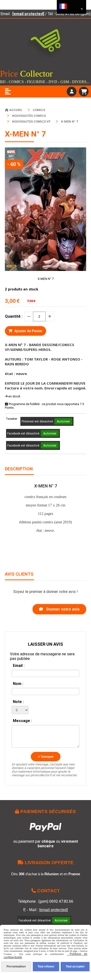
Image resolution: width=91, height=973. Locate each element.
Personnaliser (16, 966)
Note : (18, 701)
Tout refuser (46, 966)
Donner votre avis (62, 609)
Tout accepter (75, 966)
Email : (19, 665)
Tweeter (11, 419)
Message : (22, 720)
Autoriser (63, 421)
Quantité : (14, 316)
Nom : (18, 683)
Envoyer (47, 756)
